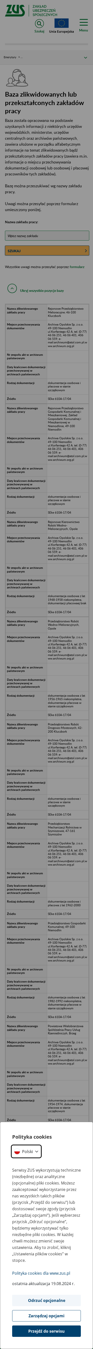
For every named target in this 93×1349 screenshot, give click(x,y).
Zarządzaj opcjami (46, 1316)
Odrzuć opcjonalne (46, 1300)
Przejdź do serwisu (46, 1331)
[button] (26, 1151)
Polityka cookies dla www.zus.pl (41, 1273)
